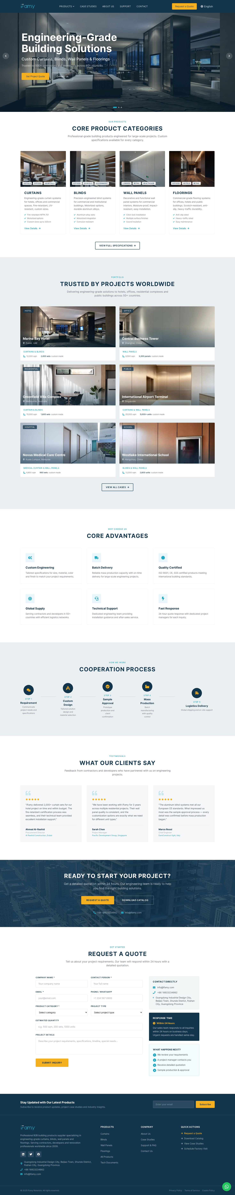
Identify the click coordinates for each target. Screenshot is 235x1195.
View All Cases (116, 487)
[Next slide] (229, 56)
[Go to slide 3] (121, 107)
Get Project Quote (35, 76)
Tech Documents (109, 1162)
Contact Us (62, 76)
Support (125, 6)
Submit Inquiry (52, 1062)
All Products (107, 1156)
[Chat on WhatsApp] (226, 1186)
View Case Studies (194, 1143)
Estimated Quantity (47, 1020)
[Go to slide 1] (115, 107)
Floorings (105, 1151)
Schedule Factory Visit (196, 1148)
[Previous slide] (6, 56)
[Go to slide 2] (118, 107)
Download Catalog (135, 900)
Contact (142, 6)
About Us (108, 6)
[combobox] (207, 6)
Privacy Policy (175, 1190)
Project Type (98, 1006)
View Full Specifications (116, 245)
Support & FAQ (148, 1145)
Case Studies (88, 6)
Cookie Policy (208, 1190)
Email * (40, 992)
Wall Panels (106, 1145)
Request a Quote (184, 6)
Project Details (45, 1035)
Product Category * (48, 1006)
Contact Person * (101, 977)
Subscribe (205, 1104)
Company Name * (45, 977)
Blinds (104, 1139)
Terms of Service (192, 1190)
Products (65, 6)
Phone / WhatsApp (101, 992)
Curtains (105, 1133)
